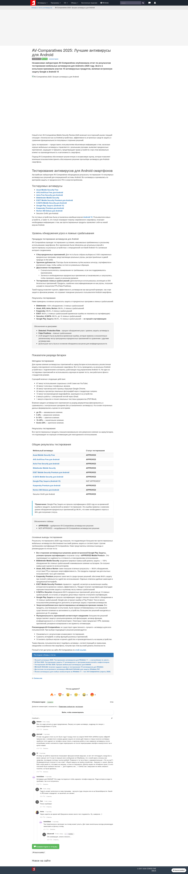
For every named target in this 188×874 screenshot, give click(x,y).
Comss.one (38, 678)
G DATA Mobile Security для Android (51, 203)
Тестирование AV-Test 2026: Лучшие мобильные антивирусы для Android (63, 664)
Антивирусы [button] (42, 3)
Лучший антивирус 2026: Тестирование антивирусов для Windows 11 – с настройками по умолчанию (74, 660)
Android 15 (87, 217)
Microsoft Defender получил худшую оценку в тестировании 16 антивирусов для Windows (69, 667)
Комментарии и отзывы (46, 847)
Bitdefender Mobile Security (47, 197)
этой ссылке (80, 650)
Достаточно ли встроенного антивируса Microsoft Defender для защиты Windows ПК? (67, 669)
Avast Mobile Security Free (47, 190)
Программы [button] (55, 3)
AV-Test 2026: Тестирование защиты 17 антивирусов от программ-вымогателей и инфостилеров (72, 662)
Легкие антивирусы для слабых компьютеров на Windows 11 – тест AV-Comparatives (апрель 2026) (73, 672)
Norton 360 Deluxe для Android (49, 210)
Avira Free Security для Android (49, 195)
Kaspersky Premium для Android (50, 208)
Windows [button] (105, 3)
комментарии (53, 59)
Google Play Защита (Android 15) (50, 205)
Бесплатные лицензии (89, 3)
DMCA (154, 871)
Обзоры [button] (74, 3)
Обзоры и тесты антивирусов (41, 7)
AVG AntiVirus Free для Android (49, 192)
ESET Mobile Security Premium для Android (54, 200)
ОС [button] (65, 3)
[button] (149, 2)
